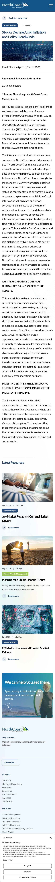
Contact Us (7, 791)
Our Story (6, 780)
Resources (6, 787)
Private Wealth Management (15, 574)
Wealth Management (11, 814)
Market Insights (9, 25)
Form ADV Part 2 (9, 794)
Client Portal (7, 832)
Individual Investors (11, 825)
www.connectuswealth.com (27, 147)
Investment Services (11, 818)
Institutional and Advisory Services (17, 828)
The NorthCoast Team (12, 784)
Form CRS (6, 798)
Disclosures (7, 801)
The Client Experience (11, 821)
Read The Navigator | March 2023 (21, 67)
